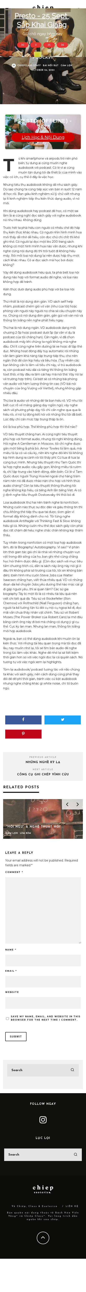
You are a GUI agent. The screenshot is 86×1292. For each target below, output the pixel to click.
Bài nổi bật (51, 65)
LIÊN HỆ (72, 1206)
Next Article (43, 770)
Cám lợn (66, 65)
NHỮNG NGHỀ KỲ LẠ (43, 762)
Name (10, 949)
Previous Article (43, 757)
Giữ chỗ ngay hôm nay (42, 34)
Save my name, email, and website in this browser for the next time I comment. (46, 1018)
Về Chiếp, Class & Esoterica (35, 1206)
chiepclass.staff (29, 65)
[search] (72, 1070)
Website (12, 992)
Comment (14, 872)
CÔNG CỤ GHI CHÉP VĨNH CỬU (43, 774)
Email (11, 971)
